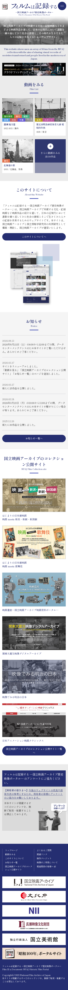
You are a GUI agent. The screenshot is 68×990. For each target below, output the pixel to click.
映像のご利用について (47, 862)
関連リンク (42, 854)
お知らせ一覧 (11, 862)
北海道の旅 (9, 165)
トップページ (11, 850)
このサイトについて (14, 858)
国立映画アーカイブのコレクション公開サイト (18, 868)
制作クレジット (44, 858)
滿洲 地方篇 (10, 124)
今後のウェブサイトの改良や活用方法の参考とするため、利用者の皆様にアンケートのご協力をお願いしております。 (33, 793)
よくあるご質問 (44, 850)
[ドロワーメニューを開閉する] (62, 6)
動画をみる (10, 854)
